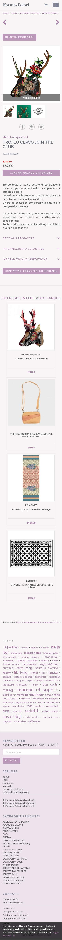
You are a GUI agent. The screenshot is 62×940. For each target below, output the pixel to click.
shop (5, 780)
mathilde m (9, 695)
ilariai (34, 672)
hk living (20, 672)
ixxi (43, 673)
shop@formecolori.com (14, 918)
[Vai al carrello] (46, 4)
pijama (6, 706)
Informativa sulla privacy (16, 792)
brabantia (50, 657)
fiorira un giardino (46, 668)
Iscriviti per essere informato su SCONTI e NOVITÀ (30, 742)
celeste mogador (27, 660)
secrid (17, 711)
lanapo (39, 680)
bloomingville (50, 653)
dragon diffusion (48, 664)
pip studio (18, 706)
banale (45, 647)
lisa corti (50, 684)
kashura (7, 677)
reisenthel (52, 706)
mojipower (52, 698)
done (55, 660)
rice (6, 711)
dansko (45, 660)
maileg (8, 690)
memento (22, 694)
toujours (7, 721)
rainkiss (39, 706)
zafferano (34, 721)
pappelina (52, 702)
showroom (8, 783)
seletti (31, 710)
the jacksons (50, 717)
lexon (35, 684)
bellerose (16, 653)
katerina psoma (23, 677)
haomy (7, 672)
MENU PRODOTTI (21, 37)
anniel (24, 647)
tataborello (32, 717)
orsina (40, 702)
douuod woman (11, 664)
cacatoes (8, 660)
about (6, 776)
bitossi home (32, 652)
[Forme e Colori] (16, 5)
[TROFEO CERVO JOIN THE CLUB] (9, 111)
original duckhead (25, 702)
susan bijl (12, 716)
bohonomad (9, 657)
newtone (8, 702)
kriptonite (40, 677)
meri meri (36, 694)
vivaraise (20, 721)
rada (29, 706)
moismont (38, 698)
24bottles (11, 647)
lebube (49, 680)
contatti (7, 786)
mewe (48, 695)
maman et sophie (37, 689)
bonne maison (30, 657)
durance (8, 668)
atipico (34, 647)
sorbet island (50, 711)
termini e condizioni (13, 789)
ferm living (24, 668)
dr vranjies (29, 664)
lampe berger (25, 680)
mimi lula (26, 698)
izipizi (53, 672)
